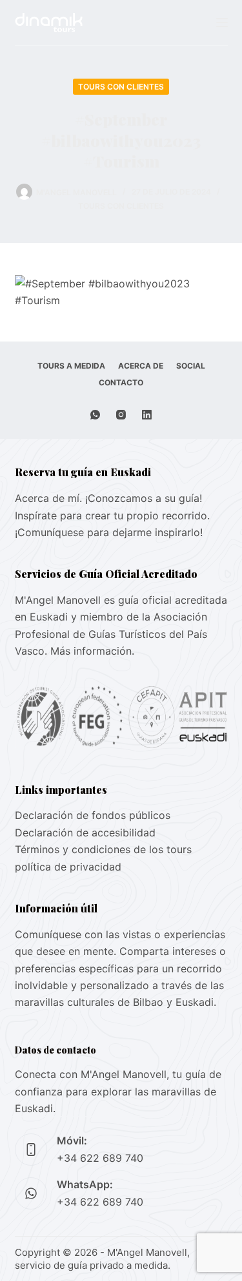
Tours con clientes (121, 87)
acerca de (140, 366)
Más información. (92, 650)
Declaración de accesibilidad (85, 832)
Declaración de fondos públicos (92, 815)
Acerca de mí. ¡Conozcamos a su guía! (108, 498)
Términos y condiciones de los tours (103, 849)
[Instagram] (121, 414)
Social (190, 366)
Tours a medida (71, 366)
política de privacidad (68, 866)
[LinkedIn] (147, 414)
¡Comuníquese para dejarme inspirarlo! (109, 532)
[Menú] (222, 22)
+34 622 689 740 (100, 1157)
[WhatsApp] (95, 414)
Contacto (121, 382)
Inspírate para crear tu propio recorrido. (112, 515)
